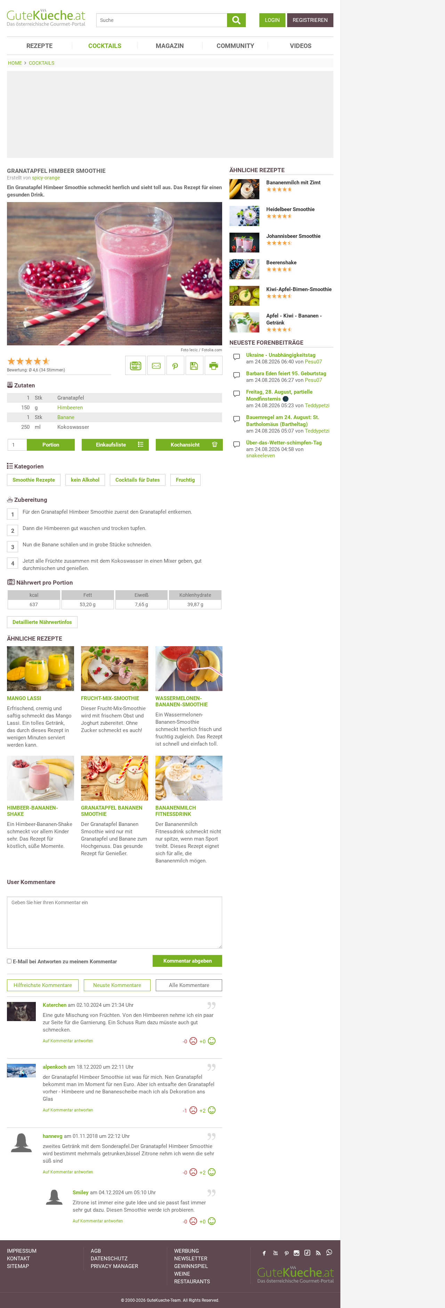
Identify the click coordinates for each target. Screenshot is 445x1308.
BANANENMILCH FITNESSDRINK (175, 811)
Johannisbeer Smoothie (293, 236)
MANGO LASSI (24, 698)
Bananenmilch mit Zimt (293, 182)
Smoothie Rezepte (34, 480)
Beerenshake (281, 262)
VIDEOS (301, 45)
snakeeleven (260, 455)
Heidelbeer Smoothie (290, 209)
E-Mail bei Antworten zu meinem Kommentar (64, 961)
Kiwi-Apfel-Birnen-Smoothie (299, 289)
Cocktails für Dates (137, 480)
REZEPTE (39, 45)
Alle (189, 985)
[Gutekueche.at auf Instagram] (296, 1253)
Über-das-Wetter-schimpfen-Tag (284, 443)
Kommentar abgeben (187, 961)
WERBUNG (186, 1251)
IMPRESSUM (22, 1251)
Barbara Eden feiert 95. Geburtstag (286, 373)
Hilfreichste (43, 985)
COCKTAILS (104, 45)
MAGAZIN (170, 45)
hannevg (53, 1136)
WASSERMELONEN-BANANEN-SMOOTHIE (181, 701)
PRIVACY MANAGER (114, 1266)
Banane (65, 417)
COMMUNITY (235, 45)
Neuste (117, 985)
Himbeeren (70, 407)
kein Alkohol (85, 480)
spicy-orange (46, 177)
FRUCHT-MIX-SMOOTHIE (110, 698)
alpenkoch (54, 1067)
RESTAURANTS (192, 1281)
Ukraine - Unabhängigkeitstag (281, 355)
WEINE (182, 1274)
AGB (96, 1251)
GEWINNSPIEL (191, 1266)
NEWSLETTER (190, 1258)
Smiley (81, 1192)
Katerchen (54, 1005)
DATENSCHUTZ (109, 1258)
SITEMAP (18, 1266)
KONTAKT (18, 1258)
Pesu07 (313, 362)
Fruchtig (185, 480)
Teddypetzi (317, 405)
